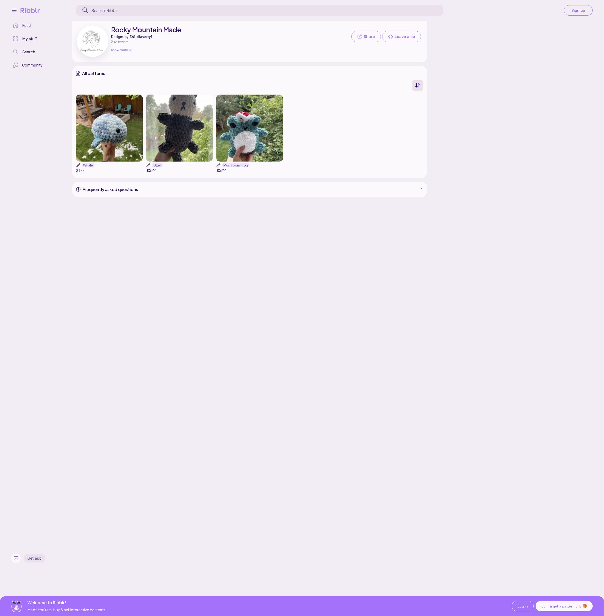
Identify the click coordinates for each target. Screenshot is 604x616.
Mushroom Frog (235, 165)
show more (119, 50)
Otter (157, 165)
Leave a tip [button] (405, 36)
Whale (88, 165)
